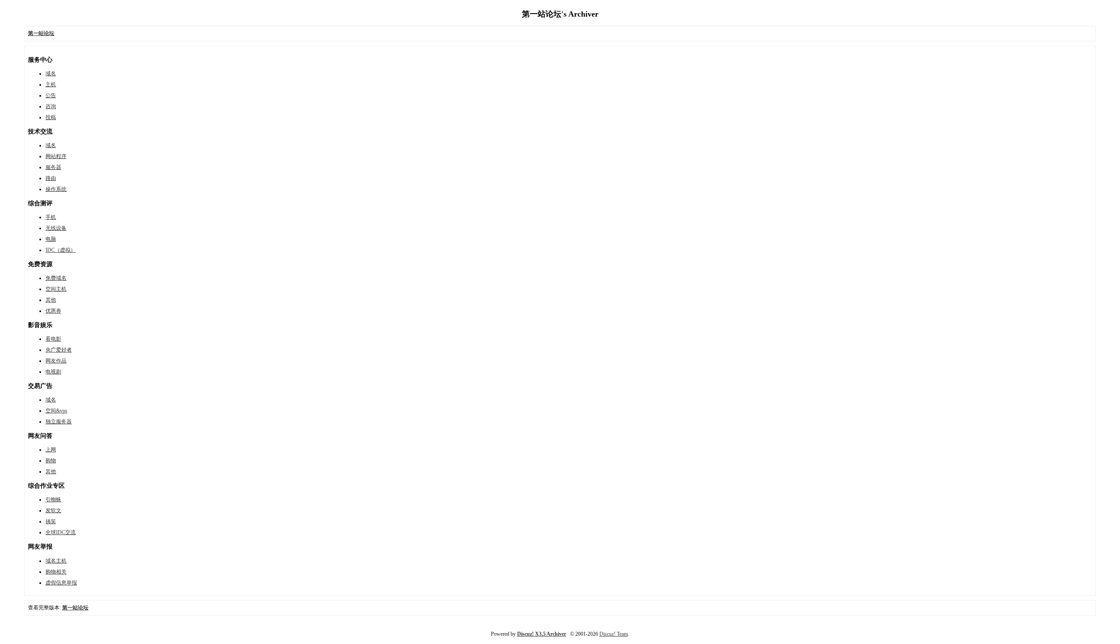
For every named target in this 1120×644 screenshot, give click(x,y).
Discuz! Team (613, 634)
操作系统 (56, 189)
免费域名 (56, 278)
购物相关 (56, 572)
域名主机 (56, 561)
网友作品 (56, 361)
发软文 (53, 510)
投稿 (51, 117)
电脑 (51, 239)
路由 (51, 178)
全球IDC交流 (61, 532)
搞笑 (51, 521)
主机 (51, 84)
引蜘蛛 (53, 499)
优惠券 (53, 311)
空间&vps (56, 411)
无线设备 (56, 228)
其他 (51, 300)
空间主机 (56, 289)
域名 (51, 73)
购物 (51, 460)
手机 (51, 217)
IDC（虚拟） (61, 250)
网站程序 (56, 156)
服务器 (53, 167)
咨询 (51, 106)
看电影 (53, 339)
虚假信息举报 (61, 583)
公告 (51, 95)
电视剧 (53, 372)
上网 (51, 450)
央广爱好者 (59, 350)
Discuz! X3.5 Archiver (541, 634)
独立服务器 (59, 422)
